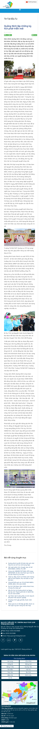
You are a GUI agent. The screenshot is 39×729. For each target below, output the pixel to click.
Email (35, 35)
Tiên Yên (10, 672)
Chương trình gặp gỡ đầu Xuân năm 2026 (20, 601)
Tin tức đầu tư (10, 18)
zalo (8, 640)
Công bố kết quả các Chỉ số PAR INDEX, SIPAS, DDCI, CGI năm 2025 (21, 583)
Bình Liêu (28, 675)
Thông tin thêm (7, 726)
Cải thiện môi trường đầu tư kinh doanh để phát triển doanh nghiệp (21, 597)
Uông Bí (10, 664)
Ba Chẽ (28, 672)
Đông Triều (10, 667)
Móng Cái (28, 664)
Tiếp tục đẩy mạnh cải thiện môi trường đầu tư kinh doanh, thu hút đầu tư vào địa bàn (21, 578)
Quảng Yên (28, 667)
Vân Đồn (10, 669)
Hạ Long (10, 661)
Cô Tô (10, 678)
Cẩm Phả (28, 661)
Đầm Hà (10, 675)
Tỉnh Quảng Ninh (19, 658)
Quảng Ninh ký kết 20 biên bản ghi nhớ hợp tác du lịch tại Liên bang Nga (21, 564)
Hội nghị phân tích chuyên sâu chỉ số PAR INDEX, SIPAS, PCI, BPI (20, 568)
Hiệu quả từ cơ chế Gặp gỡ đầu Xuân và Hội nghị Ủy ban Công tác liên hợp (21, 605)
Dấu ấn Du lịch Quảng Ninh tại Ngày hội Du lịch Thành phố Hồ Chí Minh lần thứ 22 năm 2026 (21, 592)
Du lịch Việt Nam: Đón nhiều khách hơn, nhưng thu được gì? (21, 587)
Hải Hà (28, 669)
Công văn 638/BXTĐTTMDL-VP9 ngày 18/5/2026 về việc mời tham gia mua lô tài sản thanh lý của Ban (21, 573)
